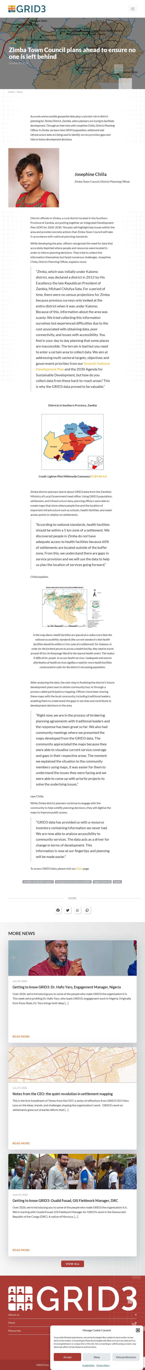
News (20, 91)
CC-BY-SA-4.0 (98, 476)
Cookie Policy (88, 1365)
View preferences (126, 1357)
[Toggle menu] (133, 9)
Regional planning (102, 881)
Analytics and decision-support (38, 881)
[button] (138, 1330)
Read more (21, 1036)
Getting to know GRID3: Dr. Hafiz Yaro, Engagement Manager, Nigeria (67, 987)
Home (11, 91)
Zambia (117, 881)
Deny (97, 1357)
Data (79, 868)
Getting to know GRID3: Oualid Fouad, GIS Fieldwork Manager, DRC (65, 1200)
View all (73, 1263)
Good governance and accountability (73, 881)
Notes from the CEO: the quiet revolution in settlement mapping (63, 1094)
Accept (67, 1357)
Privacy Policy (103, 1365)
